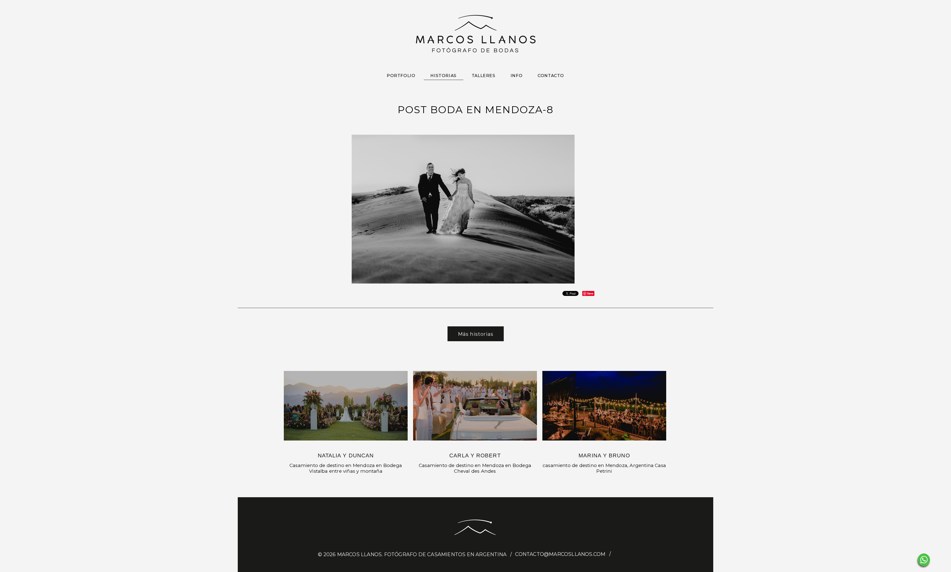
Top (939, 560)
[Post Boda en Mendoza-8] (463, 282)
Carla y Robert (475, 455)
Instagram (628, 554)
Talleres (484, 75)
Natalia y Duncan (346, 455)
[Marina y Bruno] (604, 406)
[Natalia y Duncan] (346, 406)
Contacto (551, 75)
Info (517, 75)
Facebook (619, 554)
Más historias (475, 334)
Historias (443, 75)
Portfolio (401, 75)
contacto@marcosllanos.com (560, 554)
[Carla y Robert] (475, 406)
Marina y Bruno (604, 455)
